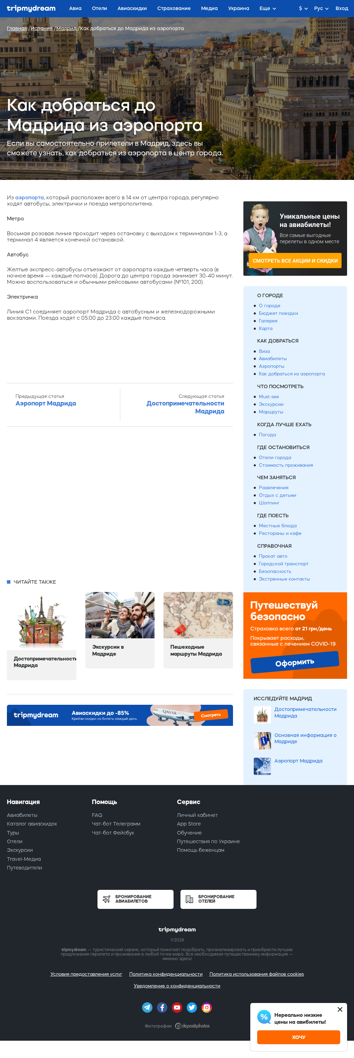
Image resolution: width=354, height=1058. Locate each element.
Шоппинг (269, 503)
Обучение (189, 832)
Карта (265, 328)
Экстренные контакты (284, 579)
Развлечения (273, 487)
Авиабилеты (273, 358)
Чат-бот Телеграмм (116, 823)
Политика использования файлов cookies (256, 974)
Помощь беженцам (200, 850)
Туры (13, 832)
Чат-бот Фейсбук (113, 832)
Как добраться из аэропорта (292, 374)
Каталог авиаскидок (32, 823)
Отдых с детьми (277, 495)
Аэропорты (272, 366)
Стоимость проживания (286, 465)
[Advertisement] (120, 505)
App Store (189, 823)
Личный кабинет (197, 815)
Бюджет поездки (278, 313)
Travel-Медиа (24, 859)
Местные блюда (278, 525)
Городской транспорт (284, 564)
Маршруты (271, 412)
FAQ (97, 815)
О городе (269, 305)
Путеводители (24, 867)
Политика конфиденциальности (166, 974)
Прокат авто (273, 556)
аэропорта (29, 197)
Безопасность (275, 571)
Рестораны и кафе (280, 533)
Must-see (269, 396)
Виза (264, 351)
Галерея (268, 321)
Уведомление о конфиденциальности (177, 986)
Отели (14, 841)
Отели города (275, 457)
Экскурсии (271, 404)
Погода (267, 434)
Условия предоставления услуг (86, 974)
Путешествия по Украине (208, 841)
